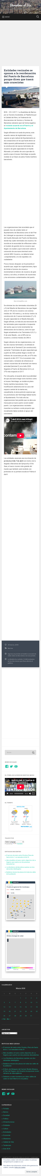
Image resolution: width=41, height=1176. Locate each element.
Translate (19, 844)
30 (26, 1016)
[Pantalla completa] (33, 793)
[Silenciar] (30, 793)
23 (26, 1011)
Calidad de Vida (8, 1142)
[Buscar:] (20, 752)
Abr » (8, 1019)
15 (20, 1007)
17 (31, 1007)
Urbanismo (7, 1139)
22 (20, 1011)
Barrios (10, 648)
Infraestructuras (8, 1122)
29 (20, 1016)
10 (31, 1002)
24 (31, 1011)
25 (37, 1011)
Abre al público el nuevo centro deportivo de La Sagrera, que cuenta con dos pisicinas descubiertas (21, 862)
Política (5, 1119)
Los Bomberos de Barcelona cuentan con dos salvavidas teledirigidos (20, 868)
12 (4, 1007)
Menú (7, 17)
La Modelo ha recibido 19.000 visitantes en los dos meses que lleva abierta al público (21, 661)
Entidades (6, 1125)
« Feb (3, 1019)
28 (15, 1016)
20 (10, 1011)
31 (31, 1016)
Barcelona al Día (20, 5)
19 (4, 1011)
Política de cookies (19, 1167)
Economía (6, 1135)
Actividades (7, 1132)
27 (10, 1016)
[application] (20, 787)
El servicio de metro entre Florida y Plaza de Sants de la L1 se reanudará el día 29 (19, 856)
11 (37, 1002)
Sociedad (6, 1115)
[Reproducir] (8, 793)
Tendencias (7, 1145)
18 (37, 1007)
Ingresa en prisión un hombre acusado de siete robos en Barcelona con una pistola (22, 655)
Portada (6, 1109)
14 (15, 1007)
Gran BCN (6, 1149)
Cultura (5, 1129)
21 (15, 1011)
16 (26, 1007)
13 (10, 1007)
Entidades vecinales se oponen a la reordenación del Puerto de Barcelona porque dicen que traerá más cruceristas (20, 76)
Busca (37, 17)
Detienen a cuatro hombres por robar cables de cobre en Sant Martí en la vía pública (19, 1078)
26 (4, 1016)
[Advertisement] (20, 41)
